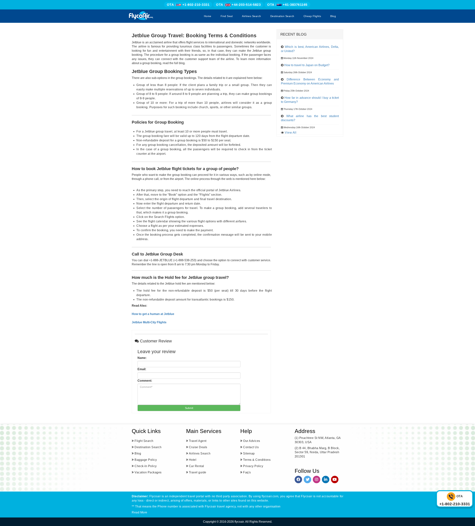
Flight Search (144, 440)
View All (290, 132)
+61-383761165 (287, 4)
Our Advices (251, 440)
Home (207, 16)
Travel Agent (198, 440)
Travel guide (197, 472)
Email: (141, 369)
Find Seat (227, 16)
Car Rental (196, 466)
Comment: (144, 380)
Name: (142, 357)
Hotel (192, 459)
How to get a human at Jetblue (153, 314)
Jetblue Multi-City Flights (149, 322)
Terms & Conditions (257, 459)
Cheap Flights (312, 16)
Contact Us (251, 447)
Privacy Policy (253, 466)
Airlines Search (251, 16)
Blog (333, 16)
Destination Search (282, 16)
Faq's (247, 472)
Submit (189, 407)
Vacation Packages (148, 472)
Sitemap (249, 453)
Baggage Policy (146, 459)
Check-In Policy (146, 466)
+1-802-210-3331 (188, 4)
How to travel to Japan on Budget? (307, 65)
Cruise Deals (198, 447)
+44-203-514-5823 (238, 4)
